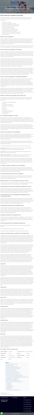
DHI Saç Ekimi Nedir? (4, 393)
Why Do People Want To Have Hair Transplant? (7, 394)
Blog (14, 8)
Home (2, 6)
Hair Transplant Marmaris (28, 406)
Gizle (9, 362)
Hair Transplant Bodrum (27, 6)
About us (5, 6)
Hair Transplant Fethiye (27, 404)
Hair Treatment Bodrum (17, 6)
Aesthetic (9, 6)
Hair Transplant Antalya (27, 408)
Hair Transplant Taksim (27, 402)
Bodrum (18, 413)
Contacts (18, 8)
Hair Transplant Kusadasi (27, 411)
